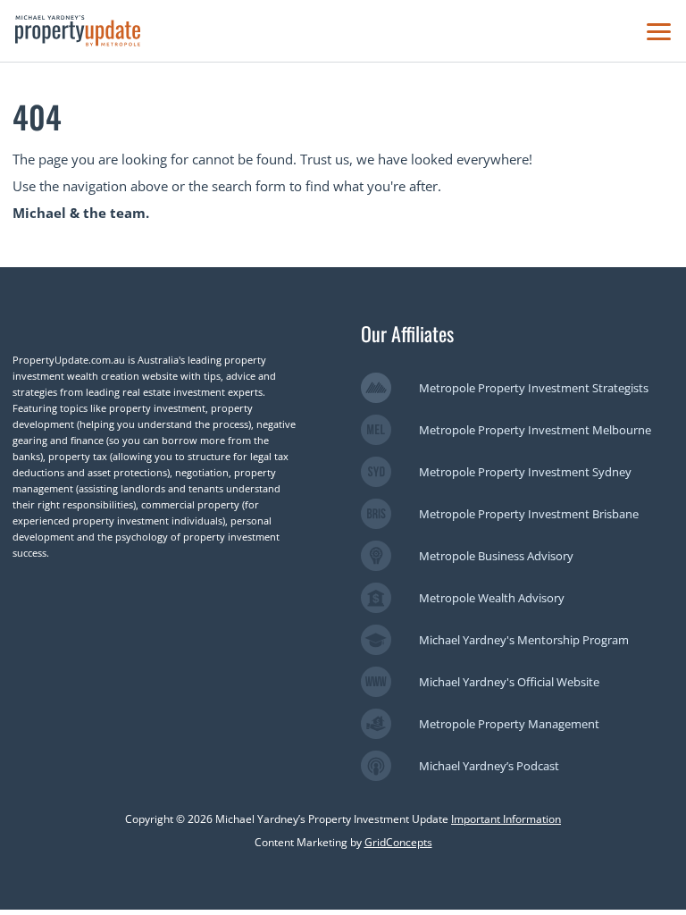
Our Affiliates (407, 333)
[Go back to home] (77, 31)
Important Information (506, 819)
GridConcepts (398, 842)
